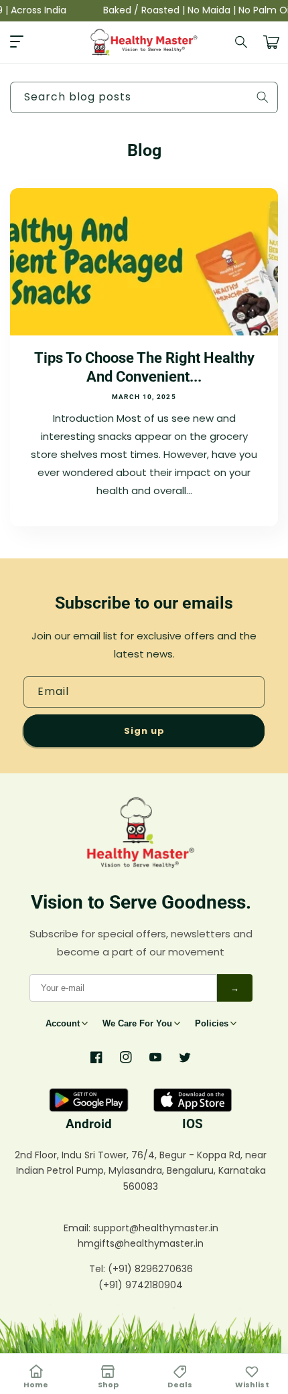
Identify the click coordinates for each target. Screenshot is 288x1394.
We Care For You (137, 1023)
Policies (211, 1023)
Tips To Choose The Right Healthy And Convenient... (144, 367)
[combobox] (144, 97)
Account (63, 1023)
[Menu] (16, 42)
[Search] (242, 42)
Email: (78, 1228)
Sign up (144, 730)
